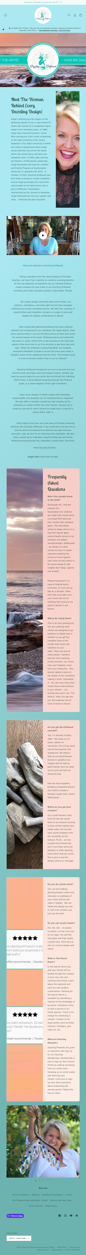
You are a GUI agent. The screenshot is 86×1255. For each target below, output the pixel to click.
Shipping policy (57, 1250)
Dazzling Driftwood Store (31, 1247)
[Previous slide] (31, 1180)
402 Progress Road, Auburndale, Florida (30, 1200)
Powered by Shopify (47, 1247)
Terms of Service (36, 1206)
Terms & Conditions (20, 1195)
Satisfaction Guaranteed (52, 1195)
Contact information (72, 1250)
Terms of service (43, 1250)
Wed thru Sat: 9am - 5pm (61, 1200)
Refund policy (52, 1206)
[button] (5, 15)
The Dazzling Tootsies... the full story (54, 30)
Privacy (69, 1195)
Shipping (35, 1195)
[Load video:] (43, 235)
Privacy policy (75, 1247)
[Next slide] (54, 1180)
